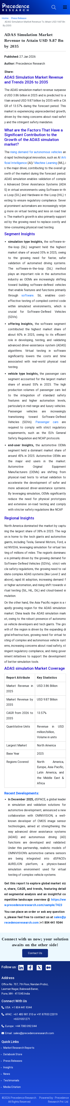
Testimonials (11, 1080)
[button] (65, 7)
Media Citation (12, 1086)
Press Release (18, 18)
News (6, 1073)
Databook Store (12, 1054)
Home (5, 18)
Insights (8, 1067)
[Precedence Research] (15, 7)
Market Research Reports (18, 1047)
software (27, 295)
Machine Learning (45, 163)
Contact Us (35, 953)
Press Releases (12, 1060)
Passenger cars (46, 422)
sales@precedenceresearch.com (33, 1033)
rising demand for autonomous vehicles (36, 152)
